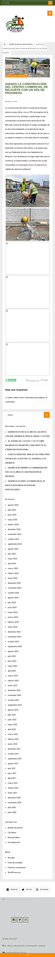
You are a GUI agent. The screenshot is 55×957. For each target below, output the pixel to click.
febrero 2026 (13, 524)
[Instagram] (25, 919)
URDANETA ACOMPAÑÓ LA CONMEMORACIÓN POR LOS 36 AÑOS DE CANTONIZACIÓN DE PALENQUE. (26, 472)
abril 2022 (12, 729)
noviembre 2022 (14, 695)
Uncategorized (14, 842)
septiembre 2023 (15, 646)
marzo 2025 (13, 568)
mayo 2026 (12, 519)
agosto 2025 (13, 549)
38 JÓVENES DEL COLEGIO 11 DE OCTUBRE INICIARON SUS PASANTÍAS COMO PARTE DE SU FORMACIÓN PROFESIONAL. (25, 445)
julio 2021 (12, 768)
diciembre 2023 (14, 632)
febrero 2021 (13, 788)
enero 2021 (12, 793)
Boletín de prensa (15, 44)
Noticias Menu (28, 44)
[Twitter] (19, 919)
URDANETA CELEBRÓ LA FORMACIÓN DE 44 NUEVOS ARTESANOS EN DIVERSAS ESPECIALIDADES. (25, 485)
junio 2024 (12, 607)
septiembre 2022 (15, 705)
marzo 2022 (13, 734)
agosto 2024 (13, 598)
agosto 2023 (13, 651)
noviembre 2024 (14, 588)
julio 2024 (12, 602)
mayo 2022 (12, 724)
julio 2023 (12, 656)
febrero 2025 (13, 573)
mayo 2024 (12, 612)
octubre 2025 (13, 539)
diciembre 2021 (14, 749)
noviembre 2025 (14, 534)
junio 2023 (12, 661)
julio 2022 (12, 715)
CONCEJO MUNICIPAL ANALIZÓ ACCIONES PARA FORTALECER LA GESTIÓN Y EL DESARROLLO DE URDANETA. (27, 458)
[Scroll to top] (27, 955)
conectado (29, 397)
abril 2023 (12, 671)
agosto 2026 (13, 505)
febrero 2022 (13, 739)
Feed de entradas (15, 862)
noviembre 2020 (14, 802)
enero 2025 (12, 578)
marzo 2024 (13, 617)
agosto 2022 (13, 710)
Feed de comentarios (17, 867)
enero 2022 (12, 744)
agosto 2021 (13, 763)
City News (12, 832)
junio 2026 (12, 515)
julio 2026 (12, 510)
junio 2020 (12, 812)
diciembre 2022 (14, 690)
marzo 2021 (13, 783)
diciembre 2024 (14, 583)
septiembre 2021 (15, 759)
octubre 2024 (13, 593)
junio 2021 (12, 773)
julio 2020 (12, 807)
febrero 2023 (13, 680)
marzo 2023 (13, 676)
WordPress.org (14, 872)
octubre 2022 (13, 700)
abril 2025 (12, 563)
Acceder (11, 858)
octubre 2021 (13, 754)
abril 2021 (12, 778)
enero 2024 (12, 627)
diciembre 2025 (14, 529)
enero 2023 (12, 685)
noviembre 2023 (14, 637)
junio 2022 (12, 719)
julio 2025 (12, 554)
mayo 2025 (12, 559)
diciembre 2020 (14, 798)
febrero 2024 (13, 622)
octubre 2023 (13, 641)
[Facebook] (13, 919)
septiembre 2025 (15, 544)
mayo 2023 (12, 666)
